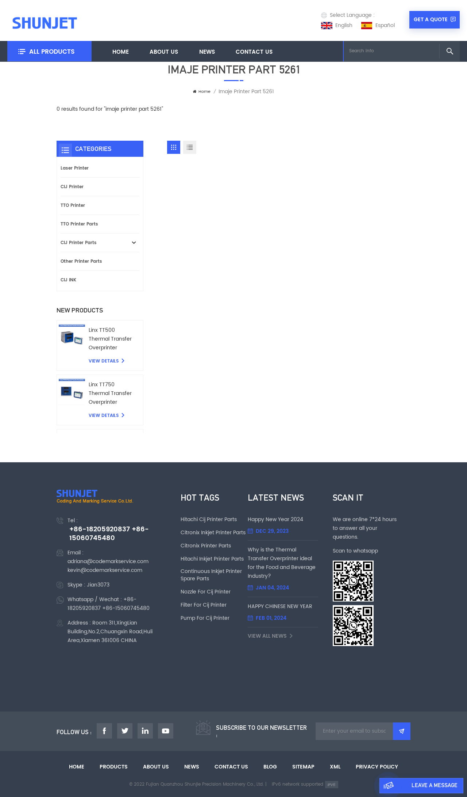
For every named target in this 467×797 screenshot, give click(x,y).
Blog (270, 767)
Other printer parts (81, 261)
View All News (267, 636)
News (207, 52)
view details (104, 361)
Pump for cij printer (205, 618)
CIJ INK (68, 280)
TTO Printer (73, 205)
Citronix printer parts (206, 546)
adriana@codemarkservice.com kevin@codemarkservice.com (107, 565)
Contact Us (254, 52)
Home (120, 52)
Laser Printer (75, 168)
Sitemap (303, 767)
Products (114, 767)
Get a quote (431, 19)
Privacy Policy (377, 767)
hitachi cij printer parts (209, 519)
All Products (52, 52)
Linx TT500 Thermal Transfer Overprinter (110, 339)
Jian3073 (98, 585)
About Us (164, 52)
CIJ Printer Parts (79, 242)
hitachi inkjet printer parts (212, 559)
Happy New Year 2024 (275, 519)
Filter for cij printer (204, 605)
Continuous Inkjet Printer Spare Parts (211, 575)
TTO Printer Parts (79, 224)
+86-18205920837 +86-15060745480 (109, 534)
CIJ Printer (72, 186)
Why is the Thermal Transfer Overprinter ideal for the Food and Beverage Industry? (282, 563)
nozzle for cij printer (206, 592)
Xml (335, 767)
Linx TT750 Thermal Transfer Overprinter (110, 393)
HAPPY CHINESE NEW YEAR (280, 606)
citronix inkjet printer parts (213, 532)
